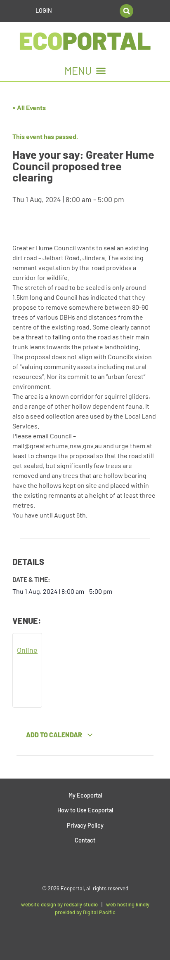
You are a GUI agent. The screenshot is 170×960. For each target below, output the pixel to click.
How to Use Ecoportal (85, 810)
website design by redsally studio (59, 904)
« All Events (29, 107)
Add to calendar (54, 735)
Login (43, 10)
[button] (126, 11)
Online (27, 649)
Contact (85, 840)
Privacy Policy (85, 825)
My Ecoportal (85, 795)
